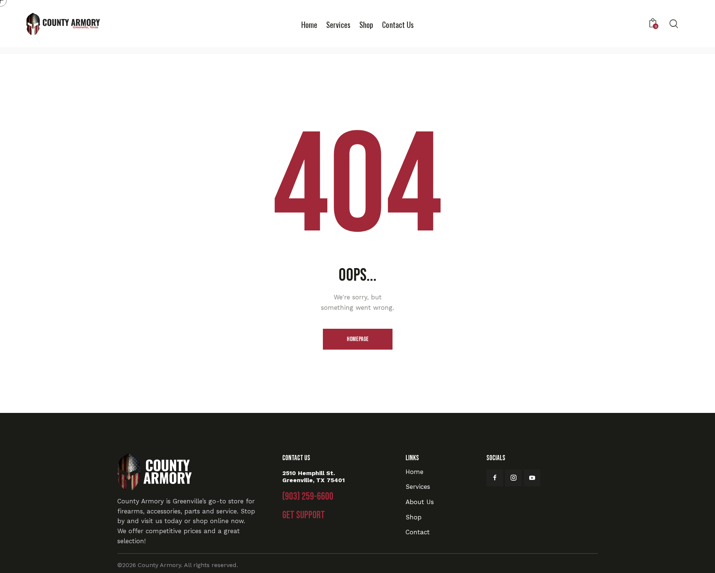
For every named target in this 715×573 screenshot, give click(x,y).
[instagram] (513, 477)
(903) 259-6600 (307, 496)
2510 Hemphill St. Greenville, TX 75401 (313, 476)
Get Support (303, 515)
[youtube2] (532, 477)
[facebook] (494, 477)
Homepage (358, 339)
